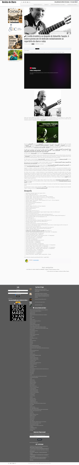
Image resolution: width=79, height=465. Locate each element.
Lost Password (10, 298)
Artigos (31, 318)
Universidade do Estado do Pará (61, 179)
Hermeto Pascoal (58, 149)
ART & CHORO (32, 317)
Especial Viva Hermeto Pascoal (34, 350)
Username (18, 289)
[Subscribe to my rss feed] (22, 2)
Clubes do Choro (32, 333)
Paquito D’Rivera (44, 151)
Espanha (62, 145)
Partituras (31, 397)
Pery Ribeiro (60, 165)
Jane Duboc (65, 149)
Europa (26, 145)
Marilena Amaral (58, 162)
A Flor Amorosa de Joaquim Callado (40, 302)
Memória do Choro (32, 381)
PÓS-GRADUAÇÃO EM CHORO (34, 408)
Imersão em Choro (32, 361)
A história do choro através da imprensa (35, 311)
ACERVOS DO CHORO (72, 4)
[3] (24, 180)
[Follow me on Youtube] (28, 2)
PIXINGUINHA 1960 (33, 400)
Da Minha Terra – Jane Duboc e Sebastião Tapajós (34, 230)
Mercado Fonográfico (33, 382)
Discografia (28, 191)
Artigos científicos (32, 319)
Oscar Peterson (37, 151)
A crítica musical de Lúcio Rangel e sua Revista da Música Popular (58, 271)
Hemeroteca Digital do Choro (34, 357)
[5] (44, 186)
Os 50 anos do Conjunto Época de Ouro (40, 299)
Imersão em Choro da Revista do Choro (35, 362)
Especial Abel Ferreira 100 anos (34, 345)
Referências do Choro (33, 415)
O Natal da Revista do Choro (34, 389)
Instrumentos (32, 365)
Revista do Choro (9, 2)
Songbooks (31, 426)
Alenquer (30, 144)
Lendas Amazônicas (50, 153)
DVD (65, 176)
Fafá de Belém (29, 166)
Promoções (31, 411)
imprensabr (42, 43)
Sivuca (42, 150)
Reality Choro (32, 413)
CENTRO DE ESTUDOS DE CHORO (35, 324)
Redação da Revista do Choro (34, 414)
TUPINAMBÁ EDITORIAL (33, 427)
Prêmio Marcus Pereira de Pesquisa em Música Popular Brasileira (39, 409)
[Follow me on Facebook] (26, 2)
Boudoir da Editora (32, 323)
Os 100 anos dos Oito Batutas (34, 392)
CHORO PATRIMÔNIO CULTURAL (58, 4)
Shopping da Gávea (62, 159)
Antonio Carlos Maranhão (32, 163)
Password (18, 291)
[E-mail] (24, 2)
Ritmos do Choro (32, 416)
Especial (31, 344)
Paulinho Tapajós (65, 162)
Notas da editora (32, 384)
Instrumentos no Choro (33, 366)
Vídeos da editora (32, 429)
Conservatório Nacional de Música (41, 145)
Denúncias (31, 336)
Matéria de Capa (32, 379)
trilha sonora (33, 153)
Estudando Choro (32, 351)
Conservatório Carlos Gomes (39, 147)
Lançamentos (32, 373)
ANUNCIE (46, 4)
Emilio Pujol (28, 146)
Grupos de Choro (32, 356)
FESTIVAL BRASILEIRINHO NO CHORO (35, 355)
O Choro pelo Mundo (33, 388)
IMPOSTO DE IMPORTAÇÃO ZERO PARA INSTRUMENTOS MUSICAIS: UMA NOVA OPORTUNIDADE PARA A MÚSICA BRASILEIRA (38, 458)
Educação (31, 341)
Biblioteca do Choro (33, 322)
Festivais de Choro (32, 354)
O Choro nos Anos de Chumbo (34, 387)
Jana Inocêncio (32, 371)
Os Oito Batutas (32, 394)
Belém (47, 147)
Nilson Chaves (35, 166)
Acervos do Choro (32, 312)
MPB (51, 149)
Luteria (31, 378)
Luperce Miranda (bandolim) (34, 377)
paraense (44, 153)
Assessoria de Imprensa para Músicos (35, 320)
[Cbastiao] (47, 103)
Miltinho (55, 165)
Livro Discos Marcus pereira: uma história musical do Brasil (38, 376)
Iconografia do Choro (33, 360)
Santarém (40, 144)
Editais (31, 339)
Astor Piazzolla (30, 151)
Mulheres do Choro (32, 383)
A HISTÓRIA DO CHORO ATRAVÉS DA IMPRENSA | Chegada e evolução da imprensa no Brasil (42, 269)
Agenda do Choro (32, 313)
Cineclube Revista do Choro (34, 330)
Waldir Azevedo (30, 150)
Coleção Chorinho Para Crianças (34, 334)
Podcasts (31, 405)
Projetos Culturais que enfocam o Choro (35, 410)
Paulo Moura (37, 150)
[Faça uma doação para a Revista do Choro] (18, 303)
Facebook (31, 352)
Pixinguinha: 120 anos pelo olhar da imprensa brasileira (38, 403)
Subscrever (39, 439)
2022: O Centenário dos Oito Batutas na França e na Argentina (39, 309)
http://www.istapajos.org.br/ (41, 188)
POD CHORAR (32, 404)
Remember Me (18, 294)
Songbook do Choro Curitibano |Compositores (36, 425)
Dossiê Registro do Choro (33, 338)
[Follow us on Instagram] (30, 2)
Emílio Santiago (50, 165)
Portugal (56, 145)
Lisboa (51, 145)
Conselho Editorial (32, 335)
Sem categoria (32, 420)
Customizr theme (48, 463)
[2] (69, 170)
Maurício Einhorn (47, 150)
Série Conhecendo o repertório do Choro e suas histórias (38, 421)
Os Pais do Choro (32, 395)
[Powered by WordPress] (39, 463)
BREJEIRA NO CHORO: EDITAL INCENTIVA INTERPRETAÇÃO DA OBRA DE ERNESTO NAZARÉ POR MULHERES (42, 290)
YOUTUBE (31, 430)
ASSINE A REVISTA (38, 4)
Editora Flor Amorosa (33, 340)
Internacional (32, 367)
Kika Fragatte (32, 372)
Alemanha (26, 156)
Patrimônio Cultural (32, 398)
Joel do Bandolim (56, 150)
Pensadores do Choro (33, 399)
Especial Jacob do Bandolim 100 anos (35, 346)
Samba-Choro (32, 419)
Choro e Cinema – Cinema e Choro (35, 325)
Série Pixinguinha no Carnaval (34, 424)
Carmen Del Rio (41, 159)
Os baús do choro (32, 393)
